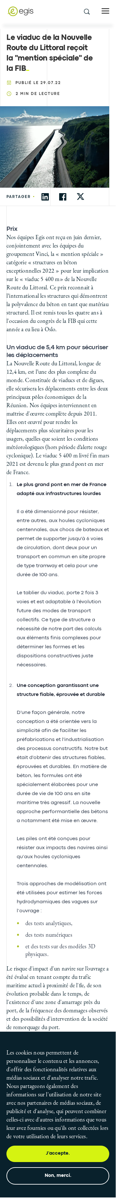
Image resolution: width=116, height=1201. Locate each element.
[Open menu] (105, 11)
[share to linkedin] (45, 197)
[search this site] (86, 11)
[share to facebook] (63, 197)
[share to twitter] (80, 197)
